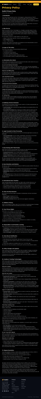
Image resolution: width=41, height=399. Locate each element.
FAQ (28, 4)
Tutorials (13, 384)
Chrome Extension (15, 386)
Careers (22, 383)
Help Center (23, 386)
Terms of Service (36, 396)
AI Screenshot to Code (15, 390)
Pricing (24, 4)
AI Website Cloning (15, 388)
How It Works (19, 4)
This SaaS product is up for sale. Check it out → (20, 1)
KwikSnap (9, 4)
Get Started (36, 4)
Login (31, 4)
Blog (12, 383)
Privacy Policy (30, 396)
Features (14, 4)
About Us (23, 381)
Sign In (13, 392)
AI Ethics (23, 388)
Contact (22, 384)
